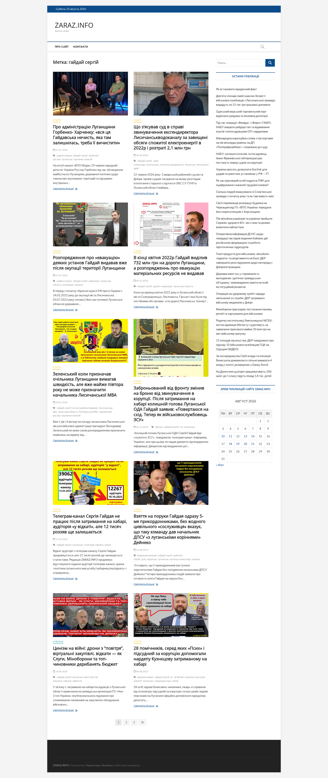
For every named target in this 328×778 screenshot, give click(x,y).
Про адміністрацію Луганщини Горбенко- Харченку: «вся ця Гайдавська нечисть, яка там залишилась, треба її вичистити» (86, 134)
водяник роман (145, 677)
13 (245, 436)
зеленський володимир (85, 408)
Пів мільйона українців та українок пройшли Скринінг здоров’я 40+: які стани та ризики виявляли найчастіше (244, 223)
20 (245, 443)
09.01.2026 (61, 275)
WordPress (107, 765)
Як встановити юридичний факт (236, 89)
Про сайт (62, 46)
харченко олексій (82, 159)
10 (223, 436)
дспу (143, 559)
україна (79, 284)
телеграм (89, 544)
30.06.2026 (142, 155)
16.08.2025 (142, 549)
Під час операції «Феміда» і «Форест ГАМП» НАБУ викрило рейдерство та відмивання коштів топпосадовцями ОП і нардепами (243, 127)
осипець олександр (180, 559)
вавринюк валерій (147, 555)
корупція (152, 559)
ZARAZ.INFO (74, 25)
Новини (58, 641)
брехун (159, 427)
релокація (68, 284)
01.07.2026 (61, 149)
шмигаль (77, 680)
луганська (67, 159)
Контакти (80, 46)
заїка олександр (146, 162)
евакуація (94, 281)
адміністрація (64, 155)
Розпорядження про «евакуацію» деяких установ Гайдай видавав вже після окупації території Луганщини (90, 263)
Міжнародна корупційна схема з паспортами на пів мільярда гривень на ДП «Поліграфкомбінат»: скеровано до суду (244, 142)
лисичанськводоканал (172, 164)
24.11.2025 (142, 427)
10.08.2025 (61, 671)
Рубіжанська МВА (88, 411)
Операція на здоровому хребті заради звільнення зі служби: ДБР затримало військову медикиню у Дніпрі (240, 298)
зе (171, 677)
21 (253, 443)
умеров (67, 680)
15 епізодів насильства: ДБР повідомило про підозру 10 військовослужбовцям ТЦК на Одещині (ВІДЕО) (245, 345)
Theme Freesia (93, 765)
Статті (57, 120)
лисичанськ (152, 164)
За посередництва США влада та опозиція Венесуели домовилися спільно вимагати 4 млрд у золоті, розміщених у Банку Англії (244, 360)
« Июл (220, 465)
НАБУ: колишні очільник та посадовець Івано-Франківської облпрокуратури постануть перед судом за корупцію (241, 158)
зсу (181, 427)
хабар (108, 544)
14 (253, 436)
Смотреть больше (71, 189)
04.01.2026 (61, 402)
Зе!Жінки (179, 677)
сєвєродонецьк (163, 680)
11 (230, 436)
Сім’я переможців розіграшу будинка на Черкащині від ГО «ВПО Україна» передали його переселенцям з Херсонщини (243, 207)
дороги (157, 286)
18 (230, 443)
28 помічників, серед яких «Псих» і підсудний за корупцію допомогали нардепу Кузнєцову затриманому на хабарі (170, 656)
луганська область (183, 286)
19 (238, 443)
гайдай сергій (80, 155)
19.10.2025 (61, 539)
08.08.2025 (142, 671)
